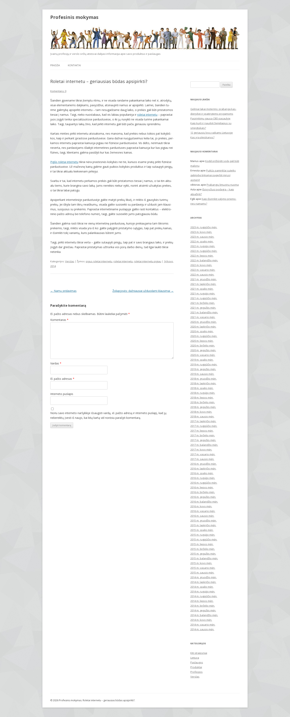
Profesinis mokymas (74, 17)
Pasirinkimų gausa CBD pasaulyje (210, 118)
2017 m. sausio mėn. (202, 459)
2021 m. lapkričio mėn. (203, 284)
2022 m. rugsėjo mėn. (202, 246)
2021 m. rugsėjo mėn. (202, 293)
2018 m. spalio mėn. (201, 388)
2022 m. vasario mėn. (202, 270)
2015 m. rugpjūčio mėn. (203, 539)
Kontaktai (74, 65)
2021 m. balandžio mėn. (204, 312)
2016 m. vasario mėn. (202, 511)
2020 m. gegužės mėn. (203, 350)
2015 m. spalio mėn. (201, 530)
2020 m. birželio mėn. (202, 345)
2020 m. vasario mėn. (202, 355)
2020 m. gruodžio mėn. (203, 322)
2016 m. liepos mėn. (201, 487)
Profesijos (196, 672)
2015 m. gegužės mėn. (203, 553)
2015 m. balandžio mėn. (204, 558)
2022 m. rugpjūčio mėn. (203, 251)
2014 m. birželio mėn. (202, 605)
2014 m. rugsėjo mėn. (202, 591)
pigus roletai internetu (99, 261)
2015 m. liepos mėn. (201, 544)
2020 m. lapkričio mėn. (203, 326)
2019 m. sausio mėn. (202, 374)
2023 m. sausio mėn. (202, 236)
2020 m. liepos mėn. (201, 341)
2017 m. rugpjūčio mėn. (203, 426)
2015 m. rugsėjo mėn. (202, 534)
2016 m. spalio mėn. (201, 473)
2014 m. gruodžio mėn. (203, 577)
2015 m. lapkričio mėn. (203, 525)
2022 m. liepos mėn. (201, 255)
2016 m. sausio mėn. (202, 516)
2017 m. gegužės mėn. (203, 440)
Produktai (196, 667)
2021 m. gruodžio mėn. (203, 279)
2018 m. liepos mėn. (201, 397)
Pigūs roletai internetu (64, 162)
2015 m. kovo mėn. (201, 563)
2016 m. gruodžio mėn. (203, 464)
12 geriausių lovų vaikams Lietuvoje (211, 132)
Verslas (69, 261)
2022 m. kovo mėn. (201, 265)
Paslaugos (196, 662)
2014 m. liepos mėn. (201, 601)
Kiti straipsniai (198, 653)
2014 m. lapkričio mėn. (203, 582)
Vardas (55, 363)
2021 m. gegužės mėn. (203, 307)
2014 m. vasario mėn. (202, 624)
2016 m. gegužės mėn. (203, 497)
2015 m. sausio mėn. (202, 572)
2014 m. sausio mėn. (202, 629)
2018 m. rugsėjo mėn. (202, 393)
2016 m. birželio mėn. (202, 492)
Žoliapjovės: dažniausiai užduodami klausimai (143, 291)
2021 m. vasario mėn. (202, 317)
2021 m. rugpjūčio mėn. (203, 298)
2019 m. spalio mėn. (201, 359)
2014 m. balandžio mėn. (204, 615)
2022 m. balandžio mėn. (204, 260)
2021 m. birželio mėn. (202, 303)
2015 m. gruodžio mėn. (203, 520)
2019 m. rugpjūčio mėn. (203, 364)
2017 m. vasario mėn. (202, 454)
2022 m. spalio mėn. (201, 241)
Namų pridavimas (63, 291)
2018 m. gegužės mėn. (203, 407)
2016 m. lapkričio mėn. (203, 468)
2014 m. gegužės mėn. (203, 610)
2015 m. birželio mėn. (202, 549)
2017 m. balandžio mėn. (204, 445)
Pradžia (55, 65)
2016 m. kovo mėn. (201, 506)
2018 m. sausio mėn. (202, 416)
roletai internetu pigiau (147, 261)
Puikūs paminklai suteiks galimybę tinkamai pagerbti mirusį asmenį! (213, 175)
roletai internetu (147, 114)
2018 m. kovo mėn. (201, 411)
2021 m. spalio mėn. (201, 289)
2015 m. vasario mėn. (202, 568)
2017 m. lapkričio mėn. (203, 421)
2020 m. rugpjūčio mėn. (203, 336)
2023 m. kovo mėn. (201, 232)
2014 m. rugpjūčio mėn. (203, 596)
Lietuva (194, 657)
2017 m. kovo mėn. (201, 449)
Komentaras (59, 320)
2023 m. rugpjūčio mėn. (203, 227)
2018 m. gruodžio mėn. (203, 378)
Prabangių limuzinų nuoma (223, 184)
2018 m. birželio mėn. (202, 402)
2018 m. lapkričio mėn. (203, 383)
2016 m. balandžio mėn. (204, 501)
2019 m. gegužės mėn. (203, 369)
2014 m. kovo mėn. (201, 620)
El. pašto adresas (62, 379)
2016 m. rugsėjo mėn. (202, 478)
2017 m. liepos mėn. (201, 430)
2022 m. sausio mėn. (202, 274)
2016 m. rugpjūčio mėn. (203, 482)
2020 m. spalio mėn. (201, 331)
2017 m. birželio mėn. (202, 435)
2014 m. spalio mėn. (201, 586)
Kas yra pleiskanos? (202, 137)
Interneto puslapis (61, 394)
